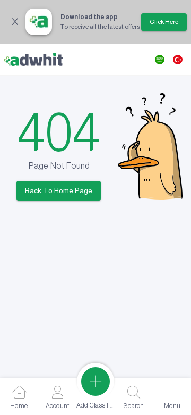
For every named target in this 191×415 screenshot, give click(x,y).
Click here (164, 22)
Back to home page (58, 190)
